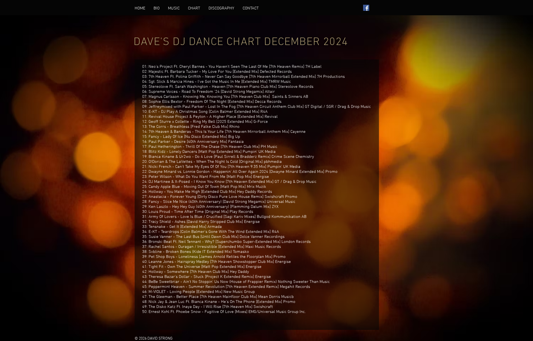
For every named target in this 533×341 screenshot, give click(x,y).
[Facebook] (366, 8)
